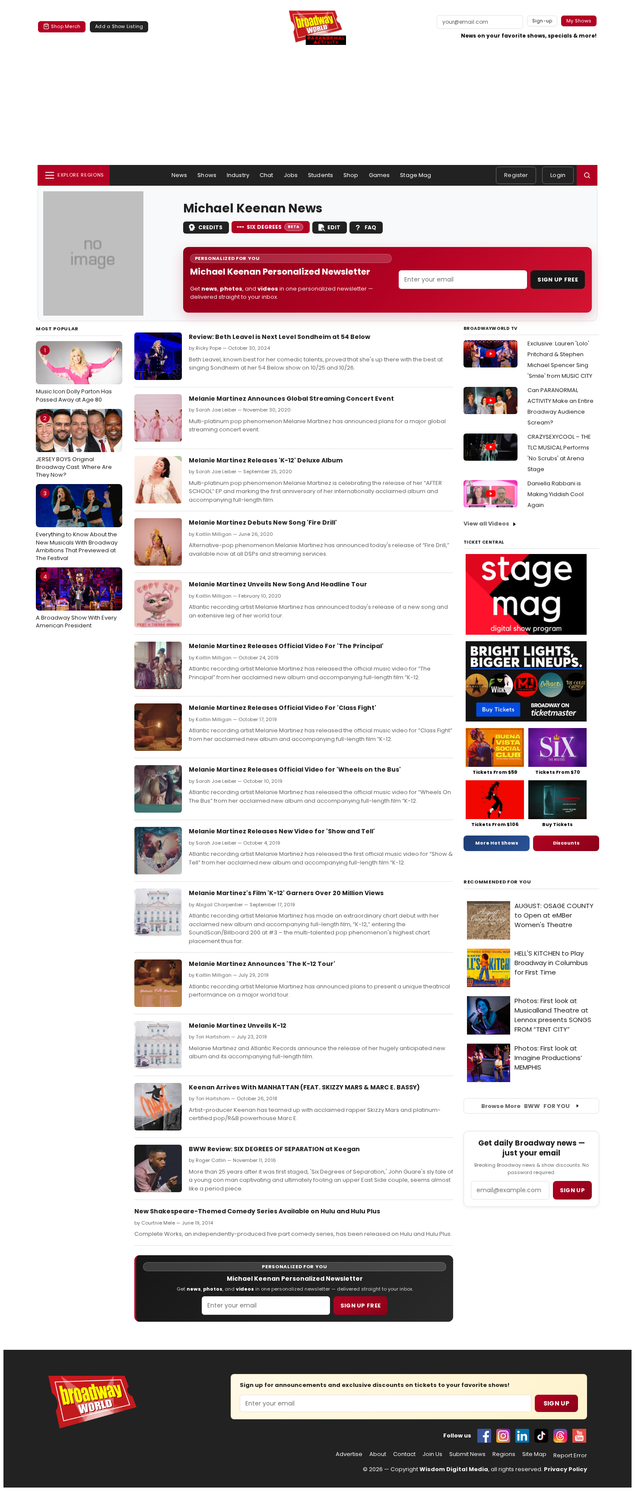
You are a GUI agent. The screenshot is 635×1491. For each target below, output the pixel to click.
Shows (206, 175)
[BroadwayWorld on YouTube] (579, 1436)
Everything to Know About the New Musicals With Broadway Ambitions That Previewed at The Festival (76, 525)
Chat (266, 175)
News (179, 175)
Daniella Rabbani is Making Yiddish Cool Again (555, 494)
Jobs (291, 175)
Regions (503, 1454)
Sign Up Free (557, 279)
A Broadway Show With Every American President (76, 601)
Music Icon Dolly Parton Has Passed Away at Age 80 (74, 374)
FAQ (370, 227)
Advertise (349, 1454)
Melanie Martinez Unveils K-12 (237, 1025)
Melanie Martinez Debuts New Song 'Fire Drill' (263, 522)
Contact (404, 1454)
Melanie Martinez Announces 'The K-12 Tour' (262, 963)
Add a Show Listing (119, 26)
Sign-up (542, 20)
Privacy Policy (565, 1469)
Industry (238, 175)
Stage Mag (415, 175)
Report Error (570, 1455)
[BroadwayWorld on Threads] (560, 1436)
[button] (587, 175)
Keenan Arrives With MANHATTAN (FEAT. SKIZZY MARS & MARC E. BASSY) (304, 1087)
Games (379, 175)
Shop (351, 175)
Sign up (572, 1190)
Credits (210, 227)
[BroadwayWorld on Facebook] (484, 1436)
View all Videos (486, 523)
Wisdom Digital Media (453, 1469)
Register (516, 175)
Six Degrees (273, 227)
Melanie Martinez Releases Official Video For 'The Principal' (286, 646)
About (377, 1454)
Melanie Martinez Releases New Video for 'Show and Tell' (282, 831)
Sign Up (556, 1403)
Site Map (534, 1454)
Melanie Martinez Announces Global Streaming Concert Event (291, 398)
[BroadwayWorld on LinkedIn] (522, 1436)
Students (320, 175)
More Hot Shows (496, 842)
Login (557, 175)
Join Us (432, 1454)
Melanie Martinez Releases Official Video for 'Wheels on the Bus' (295, 769)
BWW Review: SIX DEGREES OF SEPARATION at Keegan (274, 1149)
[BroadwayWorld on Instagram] (503, 1436)
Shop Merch (65, 26)
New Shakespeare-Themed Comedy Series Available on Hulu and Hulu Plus (257, 1211)
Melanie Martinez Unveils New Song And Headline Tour (278, 584)
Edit (333, 227)
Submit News (467, 1454)
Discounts (566, 842)
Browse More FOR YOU (525, 1106)
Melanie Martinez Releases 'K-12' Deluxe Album (266, 460)
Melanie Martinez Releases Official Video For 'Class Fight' (282, 707)
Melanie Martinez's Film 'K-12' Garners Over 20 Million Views (286, 893)
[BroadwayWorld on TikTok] (541, 1436)
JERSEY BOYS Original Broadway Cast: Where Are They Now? (74, 446)
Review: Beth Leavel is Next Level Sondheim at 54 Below (279, 336)
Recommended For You (497, 882)
